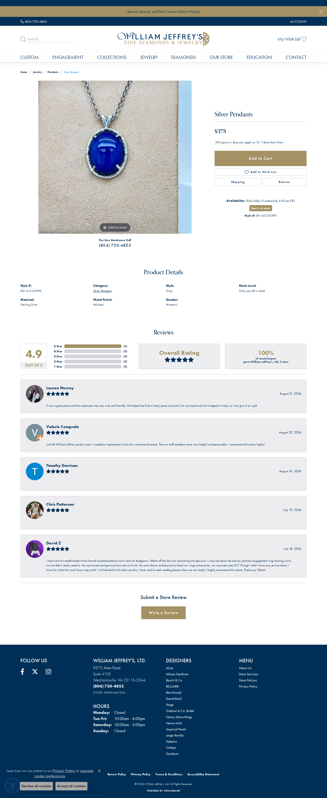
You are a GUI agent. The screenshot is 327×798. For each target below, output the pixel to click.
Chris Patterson (60, 504)
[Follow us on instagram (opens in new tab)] (48, 672)
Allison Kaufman (177, 674)
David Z (53, 543)
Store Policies (248, 680)
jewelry (37, 72)
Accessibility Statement (203, 774)
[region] (115, 157)
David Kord (173, 698)
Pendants (53, 72)
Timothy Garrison (62, 465)
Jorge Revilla (174, 735)
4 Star (58, 351)
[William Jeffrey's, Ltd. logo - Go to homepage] (163, 39)
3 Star (58, 356)
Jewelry (149, 57)
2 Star (58, 361)
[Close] (321, 11)
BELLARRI (172, 686)
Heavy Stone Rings (179, 717)
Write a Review (163, 612)
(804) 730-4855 (115, 245)
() (125, 346)
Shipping (238, 182)
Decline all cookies (36, 786)
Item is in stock (260, 208)
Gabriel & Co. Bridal (180, 710)
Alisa (169, 668)
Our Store (221, 57)
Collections (111, 57)
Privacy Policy (248, 686)
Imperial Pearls (176, 729)
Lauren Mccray (60, 388)
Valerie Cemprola (62, 426)
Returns (284, 182)
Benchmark (174, 692)
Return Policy (117, 774)
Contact (296, 57)
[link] (33, 21)
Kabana (171, 741)
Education (259, 57)
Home (23, 72)
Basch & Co (174, 680)
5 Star (58, 346)
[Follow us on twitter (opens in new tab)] (35, 672)
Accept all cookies (71, 786)
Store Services (248, 674)
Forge (170, 704)
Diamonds (183, 57)
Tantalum (172, 753)
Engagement (67, 57)
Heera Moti (174, 723)
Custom (29, 57)
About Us (245, 668)
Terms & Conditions (169, 774)
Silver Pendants (102, 291)
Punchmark (172, 790)
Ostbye (171, 747)
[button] (298, 21)
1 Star (58, 367)
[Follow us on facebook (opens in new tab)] (22, 672)
